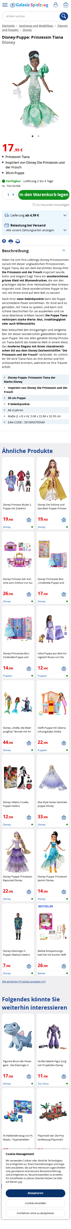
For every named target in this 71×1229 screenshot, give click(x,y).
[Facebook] (5, 241)
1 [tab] (33, 136)
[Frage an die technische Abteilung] (19, 241)
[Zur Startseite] (29, 5)
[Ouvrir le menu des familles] (5, 5)
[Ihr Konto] (56, 5)
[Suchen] (64, 16)
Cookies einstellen (35, 1203)
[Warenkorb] (66, 5)
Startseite (8, 25)
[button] (35, 215)
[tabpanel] (35, 89)
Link (20, 1181)
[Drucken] (12, 241)
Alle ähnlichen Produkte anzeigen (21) (24, 981)
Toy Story (43, 1083)
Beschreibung (15, 250)
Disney (27, 30)
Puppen (7, 676)
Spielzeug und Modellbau (36, 25)
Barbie (41, 973)
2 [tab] (38, 136)
